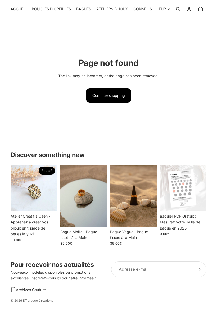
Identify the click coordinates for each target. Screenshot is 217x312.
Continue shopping (108, 95)
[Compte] (189, 9)
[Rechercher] (178, 9)
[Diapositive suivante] (51, 188)
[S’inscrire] (198, 269)
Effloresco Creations (38, 300)
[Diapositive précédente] (16, 188)
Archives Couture (31, 289)
